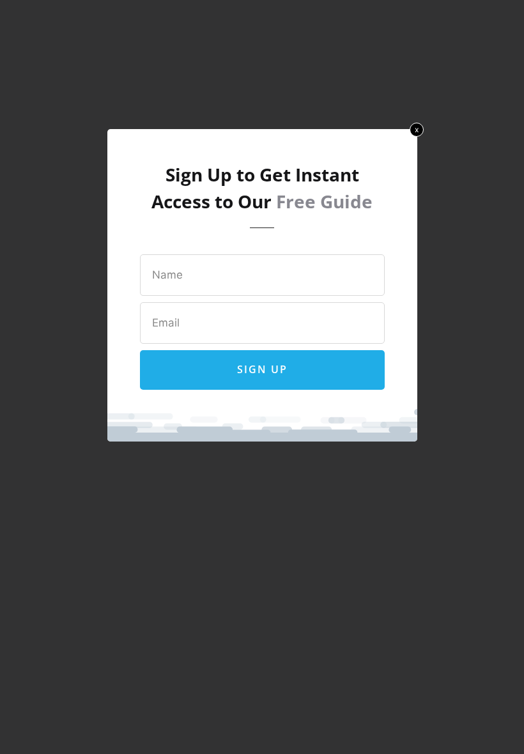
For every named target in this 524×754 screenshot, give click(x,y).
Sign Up (262, 369)
